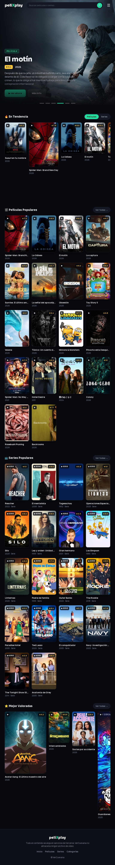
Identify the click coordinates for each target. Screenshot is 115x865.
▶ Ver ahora (15, 93)
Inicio (39, 851)
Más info (36, 93)
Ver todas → (102, 209)
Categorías (72, 851)
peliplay (14, 5)
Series (104, 116)
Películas (91, 116)
